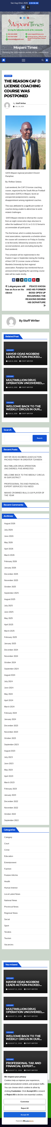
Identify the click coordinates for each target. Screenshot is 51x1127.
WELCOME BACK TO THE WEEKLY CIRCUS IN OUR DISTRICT (23, 409)
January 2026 (10, 568)
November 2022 (11, 808)
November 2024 (11, 656)
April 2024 (8, 700)
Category (8, 75)
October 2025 (10, 587)
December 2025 (11, 574)
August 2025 (9, 599)
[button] (43, 60)
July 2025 (8, 606)
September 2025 (11, 593)
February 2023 (10, 789)
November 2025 (11, 580)
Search (8, 430)
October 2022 (10, 814)
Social (7, 919)
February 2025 (10, 637)
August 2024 (9, 675)
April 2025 (8, 625)
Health (7, 881)
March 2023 (9, 782)
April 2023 (8, 776)
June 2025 (8, 612)
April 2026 (8, 549)
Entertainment (10, 863)
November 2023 (11, 732)
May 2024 (8, 694)
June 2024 (8, 688)
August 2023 (9, 751)
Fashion (7, 869)
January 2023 (10, 795)
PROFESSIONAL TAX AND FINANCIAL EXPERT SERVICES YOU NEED (23, 1066)
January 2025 (10, 644)
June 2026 (8, 536)
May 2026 (8, 542)
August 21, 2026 (15, 989)
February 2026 (10, 561)
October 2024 (10, 662)
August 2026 (9, 524)
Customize (25, 1102)
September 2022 (11, 820)
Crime (6, 850)
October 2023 (10, 738)
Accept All (25, 1115)
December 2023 (11, 726)
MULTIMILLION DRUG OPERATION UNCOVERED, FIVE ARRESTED (24, 383)
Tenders (7, 932)
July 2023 (8, 757)
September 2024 (11, 669)
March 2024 (9, 707)
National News (10, 900)
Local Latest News (12, 894)
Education (8, 856)
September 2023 (11, 745)
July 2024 (8, 681)
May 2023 (8, 770)
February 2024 (10, 713)
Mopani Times (25, 47)
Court (6, 844)
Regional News (11, 913)
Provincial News (11, 907)
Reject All (25, 1108)
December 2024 (11, 650)
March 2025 (9, 631)
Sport (6, 926)
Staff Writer (21, 103)
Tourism (7, 938)
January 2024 (10, 719)
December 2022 (11, 801)
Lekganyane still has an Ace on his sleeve (15, 289)
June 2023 (8, 763)
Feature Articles (11, 875)
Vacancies (8, 945)
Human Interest (10, 888)
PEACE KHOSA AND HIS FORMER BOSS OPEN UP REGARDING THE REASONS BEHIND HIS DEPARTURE (36, 294)
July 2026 (8, 530)
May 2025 (8, 618)
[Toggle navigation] (23, 60)
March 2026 (9, 555)
